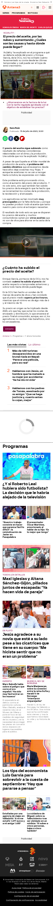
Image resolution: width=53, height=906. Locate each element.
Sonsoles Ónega (11, 27)
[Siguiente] (51, 2)
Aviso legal (16, 888)
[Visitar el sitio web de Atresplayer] (26, 871)
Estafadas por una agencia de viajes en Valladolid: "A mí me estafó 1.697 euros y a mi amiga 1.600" (14, 818)
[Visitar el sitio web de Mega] (9, 865)
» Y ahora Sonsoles (32, 336)
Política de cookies (16, 892)
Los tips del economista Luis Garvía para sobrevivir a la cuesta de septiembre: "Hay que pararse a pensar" (25, 780)
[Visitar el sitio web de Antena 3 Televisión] (9, 859)
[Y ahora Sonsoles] (26, 24)
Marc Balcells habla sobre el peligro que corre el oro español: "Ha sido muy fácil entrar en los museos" (13, 690)
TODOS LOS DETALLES (14, 575)
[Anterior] (2, 2)
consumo (9, 329)
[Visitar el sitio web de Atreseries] (20, 865)
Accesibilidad (41, 900)
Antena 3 (7, 336)
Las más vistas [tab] (16, 344)
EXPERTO (7, 681)
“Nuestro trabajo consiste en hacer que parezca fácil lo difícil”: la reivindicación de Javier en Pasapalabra (13, 529)
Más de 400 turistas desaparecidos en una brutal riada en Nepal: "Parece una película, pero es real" (26, 356)
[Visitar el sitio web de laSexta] (20, 859)
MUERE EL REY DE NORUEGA (35, 682)
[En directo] (32, 7)
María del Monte (28, 27)
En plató (8, 631)
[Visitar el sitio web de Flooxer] (40, 871)
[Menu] (50, 7)
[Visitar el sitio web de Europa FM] (43, 865)
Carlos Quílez (45, 27)
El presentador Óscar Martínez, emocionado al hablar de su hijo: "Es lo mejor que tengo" (38, 527)
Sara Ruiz (15, 128)
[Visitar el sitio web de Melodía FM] (12, 871)
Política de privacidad (31, 888)
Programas (18, 13)
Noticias (33, 13)
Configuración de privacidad (26, 896)
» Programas (17, 336)
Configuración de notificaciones (20, 900)
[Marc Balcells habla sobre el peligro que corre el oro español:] (14, 672)
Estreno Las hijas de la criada (17, 2)
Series (6, 13)
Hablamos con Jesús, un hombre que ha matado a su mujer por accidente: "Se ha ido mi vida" (28, 375)
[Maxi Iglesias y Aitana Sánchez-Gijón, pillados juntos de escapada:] (26, 559)
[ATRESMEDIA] (26, 851)
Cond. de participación (35, 892)
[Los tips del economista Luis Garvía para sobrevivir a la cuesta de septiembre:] (26, 753)
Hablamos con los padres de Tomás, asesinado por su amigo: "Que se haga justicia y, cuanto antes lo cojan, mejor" (28, 394)
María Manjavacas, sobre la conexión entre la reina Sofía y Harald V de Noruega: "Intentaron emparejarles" (38, 693)
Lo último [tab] (34, 344)
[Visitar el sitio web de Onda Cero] (32, 865)
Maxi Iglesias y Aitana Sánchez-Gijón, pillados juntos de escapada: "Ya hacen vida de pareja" (25, 585)
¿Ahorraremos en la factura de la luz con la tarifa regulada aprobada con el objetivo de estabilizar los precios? (27, 105)
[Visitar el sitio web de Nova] (43, 859)
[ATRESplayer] (44, 7)
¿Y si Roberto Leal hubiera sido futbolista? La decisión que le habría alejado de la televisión (26, 490)
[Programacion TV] (38, 7)
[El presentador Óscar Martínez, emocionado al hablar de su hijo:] (38, 513)
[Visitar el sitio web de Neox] (32, 859)
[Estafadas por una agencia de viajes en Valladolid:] (14, 804)
